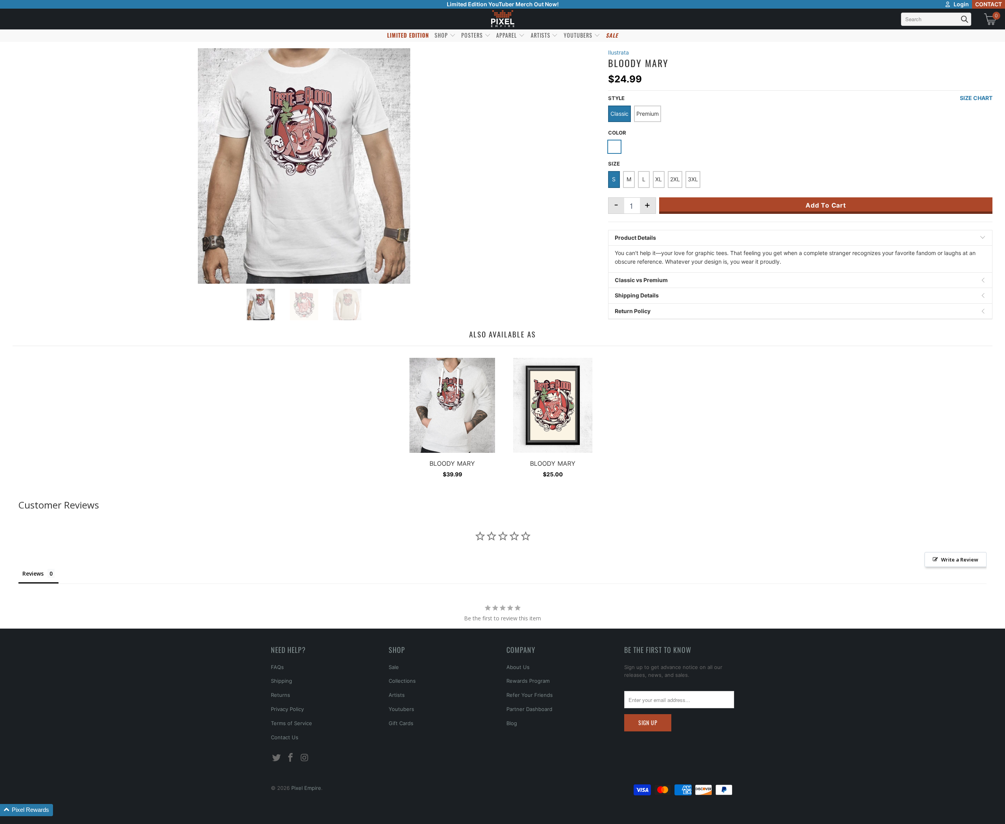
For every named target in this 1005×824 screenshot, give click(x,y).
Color (617, 132)
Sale (394, 667)
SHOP (442, 35)
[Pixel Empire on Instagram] (305, 758)
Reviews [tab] (33, 573)
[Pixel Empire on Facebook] (291, 758)
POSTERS (472, 35)
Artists (397, 695)
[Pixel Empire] (502, 19)
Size (614, 163)
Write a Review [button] (959, 559)
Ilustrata (618, 52)
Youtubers (401, 709)
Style (616, 98)
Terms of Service (291, 723)
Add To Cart (826, 205)
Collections (402, 681)
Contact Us (284, 737)
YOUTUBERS (579, 35)
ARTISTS (541, 35)
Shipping (281, 681)
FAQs (277, 667)
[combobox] (936, 19)
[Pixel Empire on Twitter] (277, 758)
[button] (26, 810)
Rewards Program (528, 681)
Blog (511, 723)
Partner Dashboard (529, 709)
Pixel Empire (306, 788)
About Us (518, 667)
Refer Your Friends (529, 695)
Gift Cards (401, 723)
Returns (280, 695)
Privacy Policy (287, 709)
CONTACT (988, 4)
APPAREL (507, 35)
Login (961, 4)
